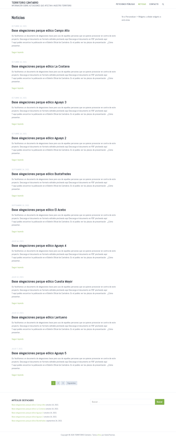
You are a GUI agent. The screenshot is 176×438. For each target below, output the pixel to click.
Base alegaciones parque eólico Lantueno (39, 317)
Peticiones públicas (125, 4)
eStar (99, 435)
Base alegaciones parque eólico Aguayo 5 (39, 353)
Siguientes (71, 383)
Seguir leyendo (18, 52)
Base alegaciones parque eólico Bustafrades (41, 174)
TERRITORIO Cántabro (25, 2)
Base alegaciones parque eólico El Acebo (39, 210)
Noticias (142, 4)
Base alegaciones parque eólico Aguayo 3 (39, 102)
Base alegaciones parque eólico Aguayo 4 (39, 245)
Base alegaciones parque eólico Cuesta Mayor (42, 281)
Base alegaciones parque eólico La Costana (41, 66)
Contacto (154, 4)
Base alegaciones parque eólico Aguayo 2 (39, 138)
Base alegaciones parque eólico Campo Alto (41, 30)
